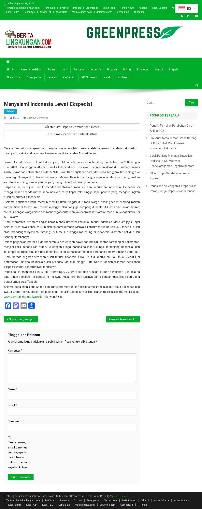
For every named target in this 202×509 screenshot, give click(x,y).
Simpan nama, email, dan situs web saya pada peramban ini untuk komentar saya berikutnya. (18, 455)
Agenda (96, 69)
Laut (64, 69)
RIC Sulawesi (89, 77)
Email (12, 405)
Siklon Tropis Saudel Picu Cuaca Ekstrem (169, 176)
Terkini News (127, 8)
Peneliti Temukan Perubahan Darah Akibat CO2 (172, 128)
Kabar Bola (61, 12)
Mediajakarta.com (82, 12)
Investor (64, 8)
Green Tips (14, 77)
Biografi (112, 69)
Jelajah (52, 77)
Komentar (15, 350)
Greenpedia (34, 77)
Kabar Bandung (182, 500)
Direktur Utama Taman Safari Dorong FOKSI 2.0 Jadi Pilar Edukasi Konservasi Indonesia (173, 143)
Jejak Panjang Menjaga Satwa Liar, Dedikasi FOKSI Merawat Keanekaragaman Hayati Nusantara (172, 161)
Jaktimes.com (104, 12)
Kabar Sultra (12, 12)
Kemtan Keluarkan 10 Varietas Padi (124, 319)
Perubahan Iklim (31, 69)
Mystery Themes (119, 496)
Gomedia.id (123, 12)
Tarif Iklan (49, 8)
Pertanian (69, 77)
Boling (127, 69)
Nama (12, 389)
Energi (159, 69)
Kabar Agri (29, 12)
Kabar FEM (45, 12)
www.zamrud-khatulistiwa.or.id (23, 296)
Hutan (11, 69)
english (173, 69)
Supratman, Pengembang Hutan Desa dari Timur (23, 319)
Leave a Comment (37, 117)
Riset (107, 77)
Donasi (77, 8)
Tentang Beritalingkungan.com (23, 8)
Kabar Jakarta (159, 8)
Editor (17, 117)
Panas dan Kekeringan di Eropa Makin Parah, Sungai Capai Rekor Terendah (173, 188)
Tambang (122, 77)
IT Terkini (139, 12)
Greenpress (92, 8)
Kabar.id (143, 8)
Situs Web (14, 421)
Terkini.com (109, 8)
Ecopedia (143, 69)
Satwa (51, 69)
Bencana (79, 69)
